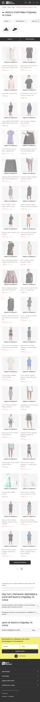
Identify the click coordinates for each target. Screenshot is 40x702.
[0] (29, 2)
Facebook (4, 696)
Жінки (9, 7)
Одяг (13, 7)
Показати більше (20, 562)
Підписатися (20, 651)
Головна (4, 7)
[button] (2, 21)
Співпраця (5, 693)
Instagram (11, 696)
